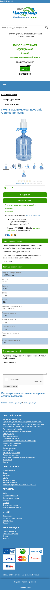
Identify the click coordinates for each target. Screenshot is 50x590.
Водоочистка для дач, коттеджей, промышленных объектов (25, 424)
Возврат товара (9, 480)
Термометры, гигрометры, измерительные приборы (22, 422)
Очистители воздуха (10, 436)
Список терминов (9, 531)
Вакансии (6, 523)
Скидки (5, 478)
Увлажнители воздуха (11, 438)
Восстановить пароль (11, 498)
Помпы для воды (11, 104)
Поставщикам (8, 521)
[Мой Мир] (15, 234)
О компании (7, 516)
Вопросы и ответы (10, 482)
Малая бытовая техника (12, 419)
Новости (6, 539)
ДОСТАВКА (19, 34)
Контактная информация (12, 518)
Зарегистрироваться (10, 496)
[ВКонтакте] (6, 234)
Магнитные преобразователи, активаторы (19, 457)
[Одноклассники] (12, 234)
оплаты (37, 215)
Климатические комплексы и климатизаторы (19, 441)
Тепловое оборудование (12, 443)
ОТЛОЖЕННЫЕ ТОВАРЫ (33, 34)
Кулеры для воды (11, 99)
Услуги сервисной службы (12, 429)
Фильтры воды (8, 434)
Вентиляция (7, 460)
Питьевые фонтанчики (11, 453)
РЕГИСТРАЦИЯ (28, 62)
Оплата (5, 473)
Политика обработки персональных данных (19, 485)
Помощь (6, 500)
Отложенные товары (11, 505)
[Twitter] (9, 234)
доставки (29, 215)
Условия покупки (9, 471)
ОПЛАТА (12, 34)
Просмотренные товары (12, 507)
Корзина (6, 503)
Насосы (6, 462)
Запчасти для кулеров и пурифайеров (17, 431)
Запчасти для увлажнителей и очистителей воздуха (22, 427)
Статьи (5, 536)
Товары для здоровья (11, 455)
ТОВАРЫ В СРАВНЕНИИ (25, 36)
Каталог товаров (9, 95)
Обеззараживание (10, 446)
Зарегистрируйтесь (22, 183)
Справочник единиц (10, 534)
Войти (5, 493)
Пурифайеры (8, 450)
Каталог (4, 403)
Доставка (6, 475)
